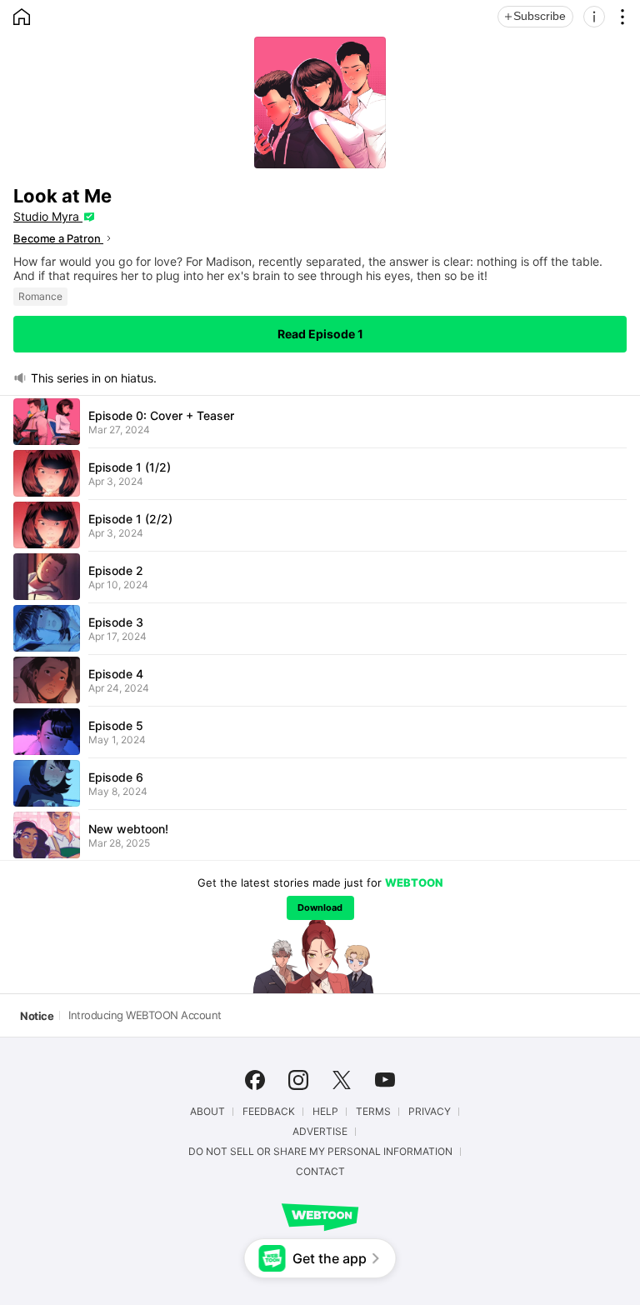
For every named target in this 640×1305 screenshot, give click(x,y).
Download (320, 907)
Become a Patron (58, 238)
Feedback (268, 1112)
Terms (373, 1112)
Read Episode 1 (320, 334)
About (207, 1112)
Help (325, 1112)
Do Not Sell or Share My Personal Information (320, 1152)
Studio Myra (47, 216)
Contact (320, 1172)
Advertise (320, 1132)
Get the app (329, 1258)
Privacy (429, 1112)
